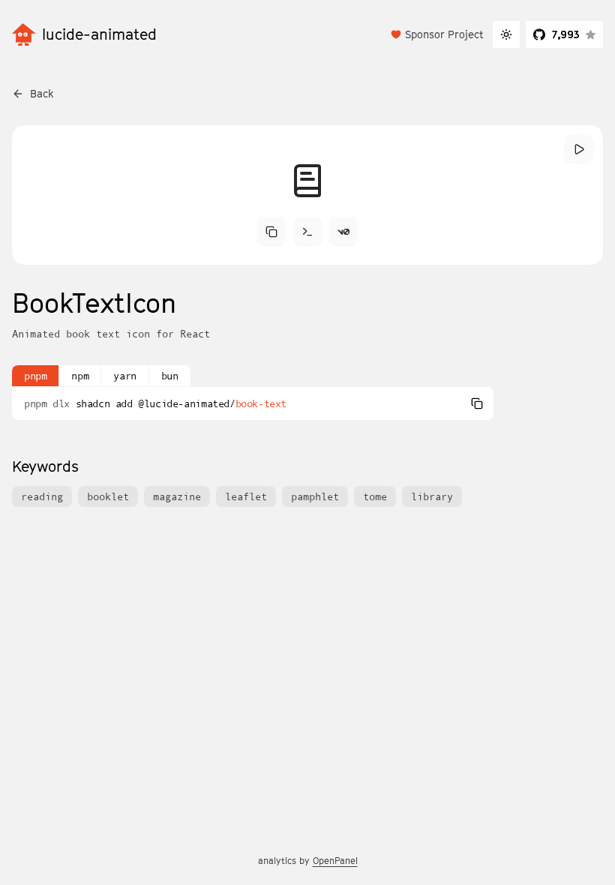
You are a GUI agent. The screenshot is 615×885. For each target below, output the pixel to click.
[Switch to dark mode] (506, 34)
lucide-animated (99, 35)
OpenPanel (335, 860)
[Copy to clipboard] (477, 404)
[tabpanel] (253, 403)
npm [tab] (79, 376)
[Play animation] (579, 149)
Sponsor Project (444, 34)
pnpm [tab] (35, 376)
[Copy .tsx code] (271, 232)
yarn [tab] (124, 376)
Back (42, 93)
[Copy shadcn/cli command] (307, 232)
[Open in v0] (343, 232)
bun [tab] (169, 376)
